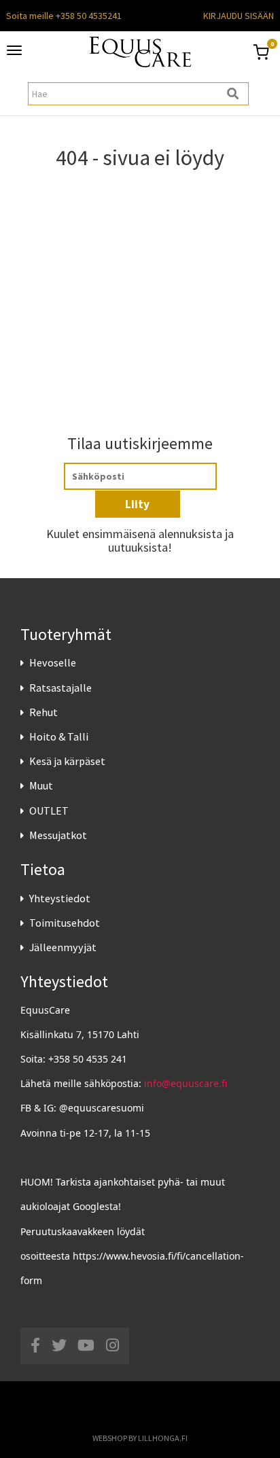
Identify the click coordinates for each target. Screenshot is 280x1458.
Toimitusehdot (64, 922)
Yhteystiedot (59, 898)
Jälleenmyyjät (63, 947)
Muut (41, 785)
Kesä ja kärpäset (67, 761)
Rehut (43, 712)
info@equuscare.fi (185, 1083)
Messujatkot (58, 835)
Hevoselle (52, 662)
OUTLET (49, 810)
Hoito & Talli (58, 736)
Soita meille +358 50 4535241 (64, 16)
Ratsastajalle (60, 687)
